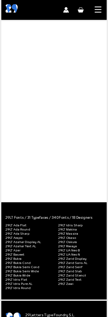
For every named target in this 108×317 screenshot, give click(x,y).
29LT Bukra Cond (18, 263)
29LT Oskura (67, 242)
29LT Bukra (13, 259)
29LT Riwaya (67, 246)
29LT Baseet (15, 255)
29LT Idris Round (18, 288)
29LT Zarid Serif (70, 267)
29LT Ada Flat (16, 225)
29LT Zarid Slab (70, 271)
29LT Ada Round (17, 230)
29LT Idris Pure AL (18, 284)
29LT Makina (67, 230)
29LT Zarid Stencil (72, 276)
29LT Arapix (14, 238)
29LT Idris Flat (16, 280)
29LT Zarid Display (72, 259)
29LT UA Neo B (69, 251)
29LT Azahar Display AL (23, 242)
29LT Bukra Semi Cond (22, 267)
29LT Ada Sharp (17, 234)
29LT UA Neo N (69, 255)
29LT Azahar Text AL (20, 246)
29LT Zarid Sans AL (72, 263)
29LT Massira (68, 234)
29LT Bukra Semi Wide (22, 271)
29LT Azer (12, 251)
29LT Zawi (65, 284)
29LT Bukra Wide (17, 276)
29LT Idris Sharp (70, 225)
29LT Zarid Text (70, 280)
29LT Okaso (67, 238)
